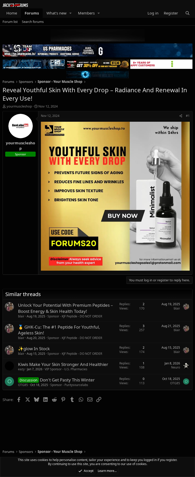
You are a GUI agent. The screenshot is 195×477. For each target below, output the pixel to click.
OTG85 (23, 385)
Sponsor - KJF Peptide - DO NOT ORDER (74, 316)
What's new (56, 13)
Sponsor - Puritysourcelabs (69, 385)
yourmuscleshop (19, 106)
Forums (32, 13)
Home (11, 13)
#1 (188, 116)
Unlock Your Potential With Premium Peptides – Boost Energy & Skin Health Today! (65, 308)
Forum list (10, 21)
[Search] (187, 13)
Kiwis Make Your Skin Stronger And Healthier (63, 364)
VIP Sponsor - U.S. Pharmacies (66, 369)
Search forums (33, 21)
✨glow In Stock (34, 348)
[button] (70, 13)
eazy (21, 369)
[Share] (180, 116)
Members (86, 13)
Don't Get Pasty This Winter (67, 380)
